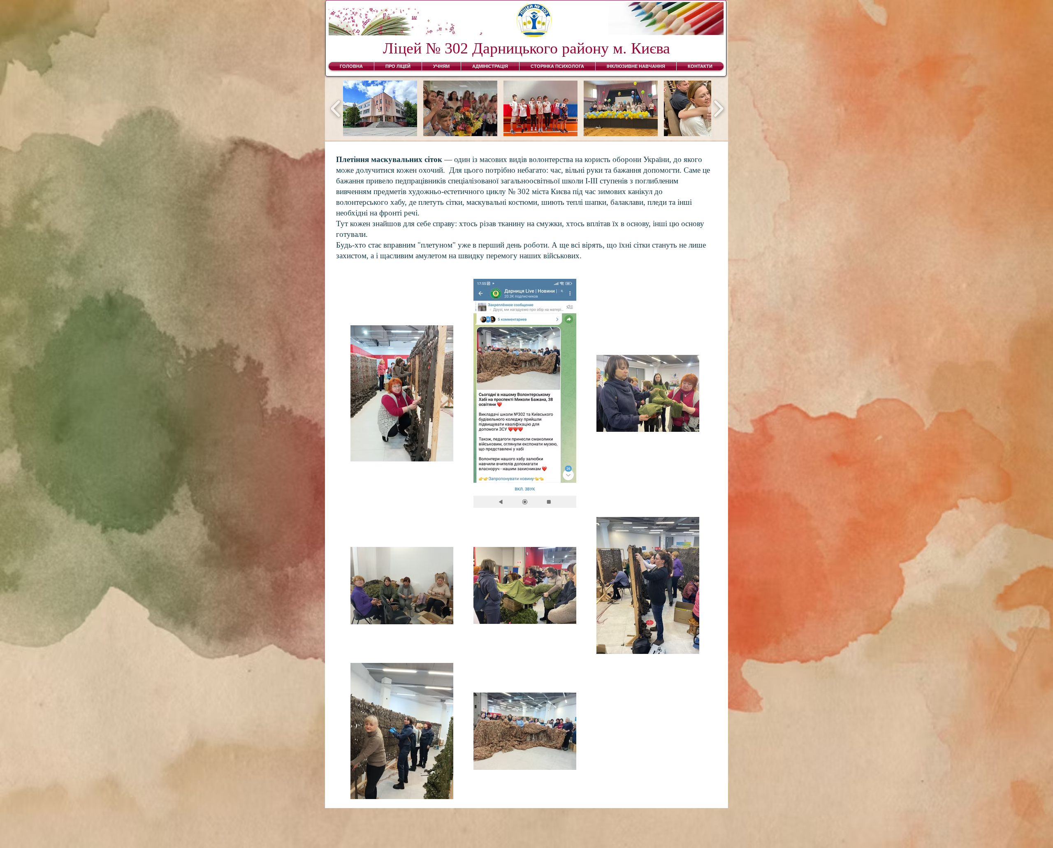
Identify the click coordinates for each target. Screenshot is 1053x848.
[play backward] (336, 108)
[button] (380, 108)
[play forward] (718, 108)
